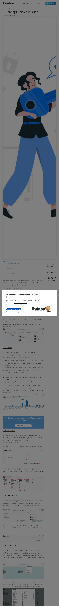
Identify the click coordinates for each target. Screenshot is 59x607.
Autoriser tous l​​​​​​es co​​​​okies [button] (14, 309)
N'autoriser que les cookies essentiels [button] (12, 311)
